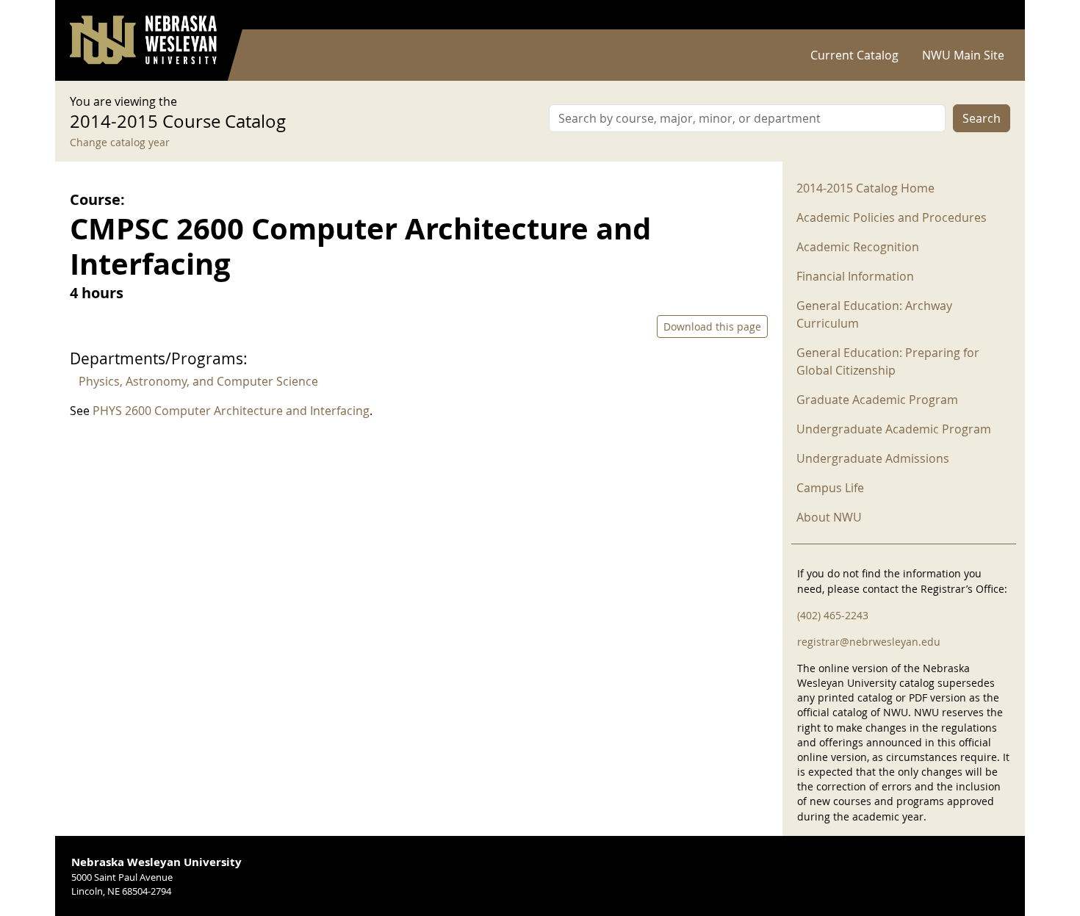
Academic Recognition (857, 247)
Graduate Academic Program (877, 400)
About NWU (829, 517)
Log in (991, 15)
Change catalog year (120, 142)
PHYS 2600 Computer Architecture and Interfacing (231, 411)
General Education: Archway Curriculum (874, 314)
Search (981, 118)
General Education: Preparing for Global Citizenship (887, 361)
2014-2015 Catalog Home (865, 188)
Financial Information (855, 276)
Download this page (712, 326)
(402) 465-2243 (832, 615)
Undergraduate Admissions (872, 458)
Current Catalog (854, 55)
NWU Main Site (963, 55)
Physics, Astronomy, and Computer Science (198, 381)
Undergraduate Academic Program (893, 429)
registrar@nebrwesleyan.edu (868, 642)
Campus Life (830, 488)
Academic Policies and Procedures (891, 217)
